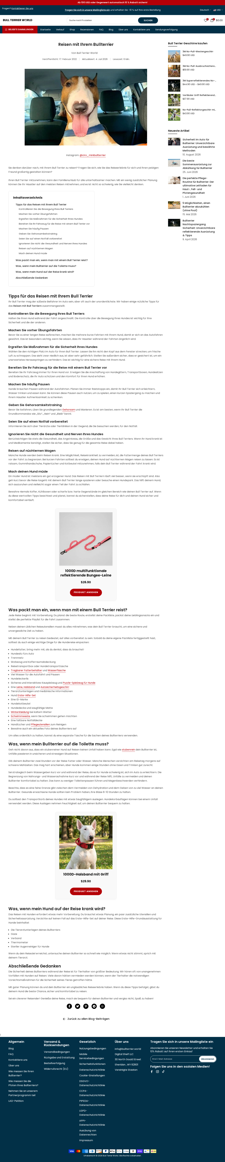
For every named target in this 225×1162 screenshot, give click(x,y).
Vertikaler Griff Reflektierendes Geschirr (200, 95)
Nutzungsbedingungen (92, 1048)
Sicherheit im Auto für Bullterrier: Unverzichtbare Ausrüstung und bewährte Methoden (199, 145)
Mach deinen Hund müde (33, 253)
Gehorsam (68, 409)
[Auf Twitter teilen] (77, 1006)
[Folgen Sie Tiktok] (163, 1071)
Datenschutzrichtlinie (92, 1070)
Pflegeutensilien (40, 724)
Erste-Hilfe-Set (27, 695)
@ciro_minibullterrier (93, 155)
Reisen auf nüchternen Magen (36, 248)
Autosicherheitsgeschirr (55, 687)
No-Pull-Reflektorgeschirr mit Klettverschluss (200, 110)
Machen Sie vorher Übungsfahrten (38, 214)
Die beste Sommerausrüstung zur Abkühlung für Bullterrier (197, 164)
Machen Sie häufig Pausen (34, 228)
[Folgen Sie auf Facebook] (151, 1071)
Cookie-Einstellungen (92, 1075)
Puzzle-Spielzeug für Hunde (79, 683)
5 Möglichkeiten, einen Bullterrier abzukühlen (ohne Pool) (196, 206)
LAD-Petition (16, 1101)
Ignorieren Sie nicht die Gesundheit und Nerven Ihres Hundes (53, 243)
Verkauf (60, 29)
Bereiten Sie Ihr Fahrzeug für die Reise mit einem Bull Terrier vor (54, 223)
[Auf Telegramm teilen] (94, 1006)
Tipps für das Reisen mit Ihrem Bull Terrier (41, 204)
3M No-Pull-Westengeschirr (198, 51)
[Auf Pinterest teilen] (85, 1006)
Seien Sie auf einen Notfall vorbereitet (40, 238)
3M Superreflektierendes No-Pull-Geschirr (200, 80)
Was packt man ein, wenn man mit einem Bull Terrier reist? (52, 260)
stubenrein (128, 749)
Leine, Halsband (25, 687)
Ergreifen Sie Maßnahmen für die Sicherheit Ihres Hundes (51, 218)
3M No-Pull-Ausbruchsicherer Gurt (200, 66)
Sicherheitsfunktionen (92, 1064)
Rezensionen (87, 29)
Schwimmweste (20, 716)
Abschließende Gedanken (32, 278)
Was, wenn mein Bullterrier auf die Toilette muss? (46, 266)
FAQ (101, 29)
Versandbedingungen (57, 1052)
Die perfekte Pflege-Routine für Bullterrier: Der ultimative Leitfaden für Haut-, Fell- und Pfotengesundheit (198, 185)
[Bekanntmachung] (112, 2)
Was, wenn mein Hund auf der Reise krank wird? (45, 272)
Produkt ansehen (86, 592)
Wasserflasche (57, 670)
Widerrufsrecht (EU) (56, 1069)
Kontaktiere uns (141, 29)
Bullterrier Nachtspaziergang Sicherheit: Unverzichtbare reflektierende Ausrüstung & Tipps (199, 228)
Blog (111, 29)
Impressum (86, 1140)
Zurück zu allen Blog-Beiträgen (88, 1019)
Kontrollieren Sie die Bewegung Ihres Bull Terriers (46, 209)
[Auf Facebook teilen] (69, 1006)
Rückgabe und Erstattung (59, 1057)
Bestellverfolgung (54, 1063)
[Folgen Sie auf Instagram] (157, 1071)
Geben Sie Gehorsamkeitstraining (38, 233)
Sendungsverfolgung (166, 29)
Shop (72, 29)
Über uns (123, 29)
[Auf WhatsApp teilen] (102, 1006)
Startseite (45, 29)
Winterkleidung (20, 712)
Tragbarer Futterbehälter (26, 670)
